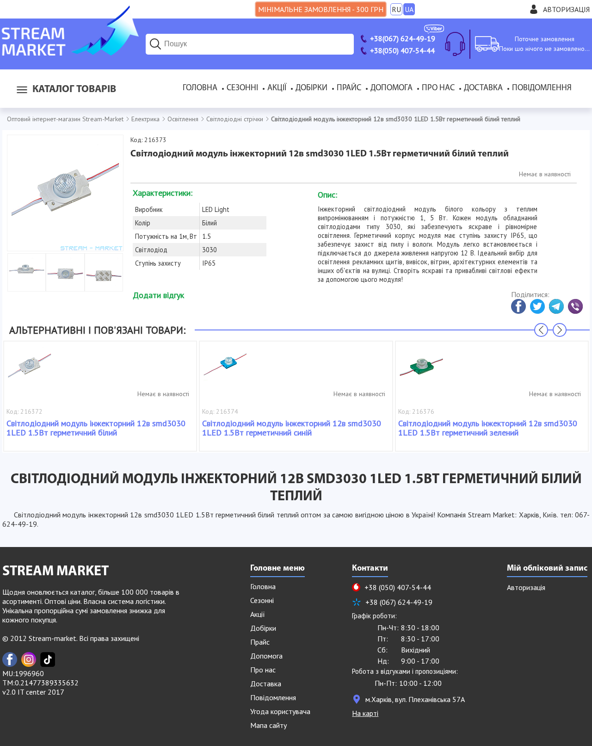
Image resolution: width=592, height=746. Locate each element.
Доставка (483, 88)
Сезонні (242, 88)
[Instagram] (28, 659)
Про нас (438, 88)
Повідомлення (542, 88)
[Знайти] (155, 44)
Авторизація (566, 9)
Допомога (391, 88)
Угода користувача (280, 711)
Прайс (349, 88)
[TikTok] (47, 659)
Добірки (311, 88)
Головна (200, 88)
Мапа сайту (268, 725)
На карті (365, 713)
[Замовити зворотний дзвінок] (455, 44)
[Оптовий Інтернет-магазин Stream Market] (69, 52)
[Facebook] (9, 659)
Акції (276, 88)
